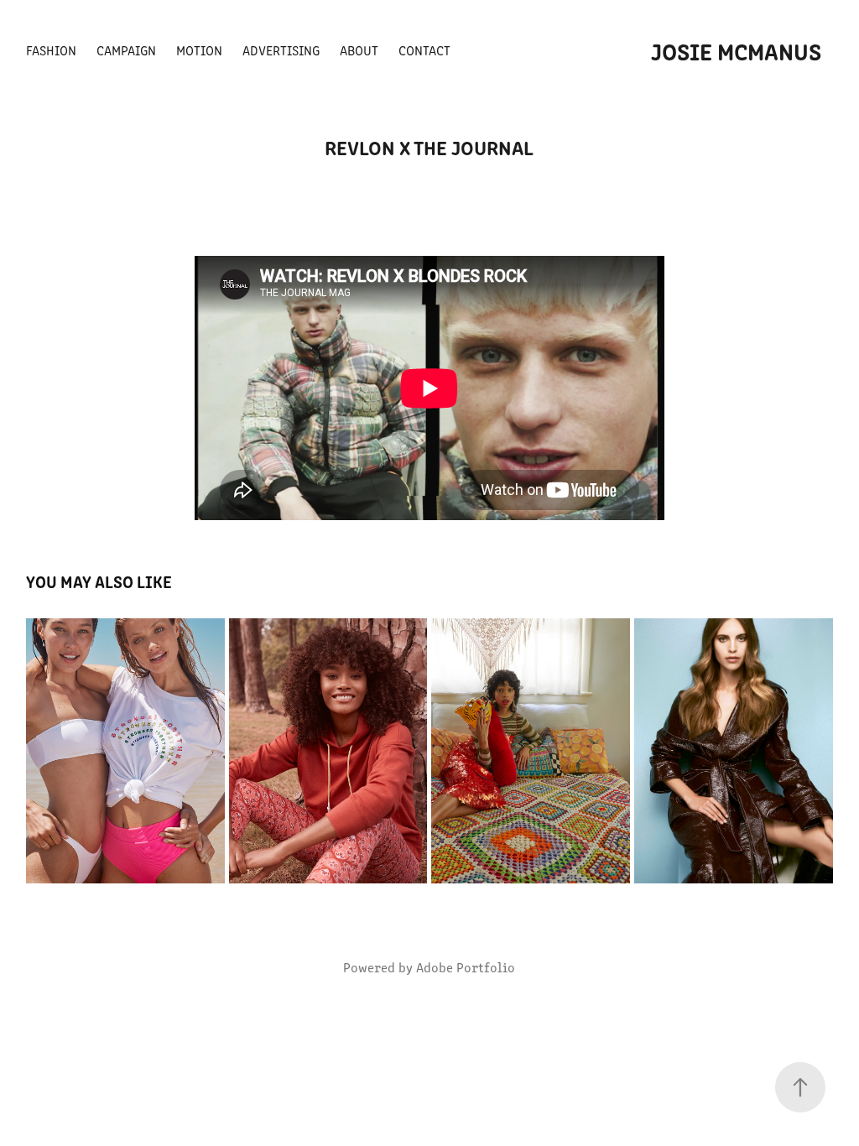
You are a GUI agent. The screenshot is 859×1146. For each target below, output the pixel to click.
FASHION (51, 50)
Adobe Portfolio (465, 967)
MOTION (199, 50)
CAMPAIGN (126, 50)
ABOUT (359, 50)
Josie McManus (736, 50)
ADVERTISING (281, 50)
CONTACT (424, 50)
